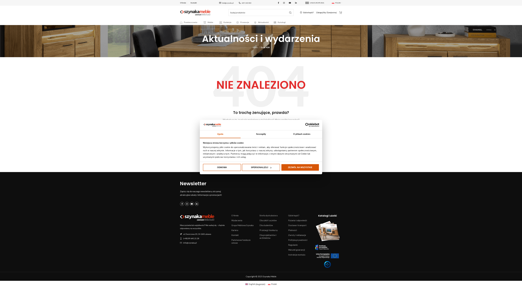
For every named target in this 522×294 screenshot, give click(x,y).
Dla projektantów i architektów (268, 236)
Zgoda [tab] (220, 134)
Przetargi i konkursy (269, 230)
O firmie (235, 215)
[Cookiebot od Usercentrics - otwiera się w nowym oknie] (307, 125)
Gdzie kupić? (293, 215)
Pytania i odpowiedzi (297, 220)
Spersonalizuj (259, 167)
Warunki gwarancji (296, 250)
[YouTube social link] (290, 3)
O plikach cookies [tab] (301, 134)
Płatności (292, 230)
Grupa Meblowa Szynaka (242, 225)
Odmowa (222, 167)
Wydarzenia (236, 220)
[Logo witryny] (195, 12)
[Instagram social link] (284, 3)
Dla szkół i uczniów (268, 220)
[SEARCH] (290, 12)
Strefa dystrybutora (269, 215)
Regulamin (293, 245)
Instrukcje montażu (296, 254)
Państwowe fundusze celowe (241, 241)
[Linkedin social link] (296, 3)
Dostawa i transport (297, 225)
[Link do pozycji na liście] (204, 238)
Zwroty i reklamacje (297, 235)
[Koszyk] (340, 12)
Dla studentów (266, 225)
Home (255, 47)
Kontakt (235, 235)
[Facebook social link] (278, 3)
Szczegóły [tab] (261, 134)
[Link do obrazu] (197, 217)
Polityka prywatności (297, 240)
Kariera (234, 230)
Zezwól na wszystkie (300, 167)
